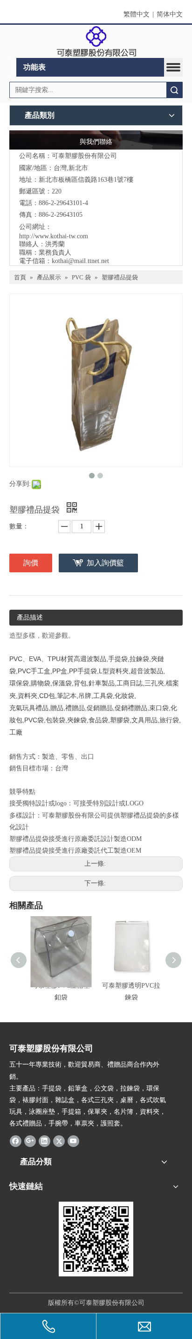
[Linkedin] (44, 1141)
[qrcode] (96, 1239)
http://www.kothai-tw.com (53, 236)
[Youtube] (73, 1141)
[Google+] (30, 1141)
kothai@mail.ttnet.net (80, 260)
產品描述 (30, 617)
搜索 (174, 90)
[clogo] (96, 41)
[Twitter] (59, 1141)
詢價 (30, 563)
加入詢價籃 (105, 563)
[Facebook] (15, 1141)
